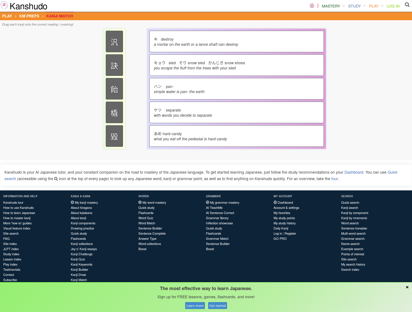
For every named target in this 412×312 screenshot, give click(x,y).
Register (290, 233)
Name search (350, 243)
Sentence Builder (150, 228)
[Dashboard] (312, 6)
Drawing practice (82, 228)
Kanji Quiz (78, 259)
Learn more (195, 305)
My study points (284, 218)
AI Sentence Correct (220, 212)
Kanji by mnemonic (354, 218)
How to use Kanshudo (18, 207)
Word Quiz (145, 218)
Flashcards (78, 238)
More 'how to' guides (17, 223)
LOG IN (393, 6)
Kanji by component (354, 212)
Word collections (149, 243)
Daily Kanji (281, 228)
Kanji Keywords (81, 264)
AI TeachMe (214, 207)
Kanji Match (79, 279)
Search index (350, 269)
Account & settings (286, 207)
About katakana (81, 212)
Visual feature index (16, 228)
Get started (217, 305)
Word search (350, 223)
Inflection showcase (219, 223)
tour (334, 178)
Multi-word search (353, 233)
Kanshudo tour (13, 202)
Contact (8, 274)
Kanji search (349, 207)
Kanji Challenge (81, 254)
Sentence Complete (152, 233)
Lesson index (12, 259)
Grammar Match (217, 238)
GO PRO (280, 238)
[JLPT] (318, 6)
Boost (142, 248)
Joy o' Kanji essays (84, 248)
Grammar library (217, 218)
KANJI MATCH (60, 16)
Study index (11, 254)
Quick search (350, 202)
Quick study (79, 233)
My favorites (282, 212)
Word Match (146, 223)
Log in (278, 233)
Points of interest (352, 254)
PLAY (374, 6)
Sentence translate (354, 228)
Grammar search (353, 238)
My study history (285, 223)
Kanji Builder (79, 269)
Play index (10, 264)
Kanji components (83, 223)
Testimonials (11, 269)
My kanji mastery (86, 202)
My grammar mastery (224, 202)
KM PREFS (29, 16)
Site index (10, 243)
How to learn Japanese (19, 212)
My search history (353, 264)
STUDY (354, 6)
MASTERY (331, 6)
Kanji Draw (78, 274)
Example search (352, 248)
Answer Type (147, 238)
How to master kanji (16, 218)
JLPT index (11, 248)
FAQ (6, 238)
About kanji (78, 218)
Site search (11, 233)
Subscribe (10, 279)
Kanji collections (82, 243)
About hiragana (81, 207)
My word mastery (154, 202)
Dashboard (353, 172)
